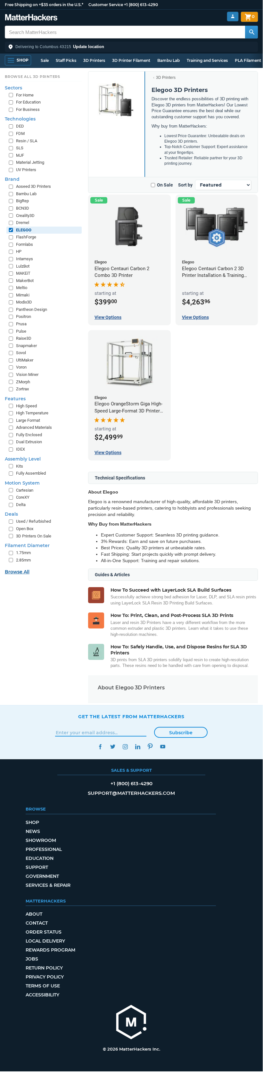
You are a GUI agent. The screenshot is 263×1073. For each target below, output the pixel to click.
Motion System (22, 483)
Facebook (100, 746)
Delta (21, 504)
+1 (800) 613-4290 (141, 4)
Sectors (13, 88)
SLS (19, 148)
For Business (28, 109)
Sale (45, 60)
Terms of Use (43, 986)
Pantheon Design (31, 309)
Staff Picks (66, 60)
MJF (20, 155)
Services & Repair (48, 885)
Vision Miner (27, 374)
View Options (108, 317)
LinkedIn (137, 746)
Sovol (21, 352)
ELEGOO (23, 230)
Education (39, 858)
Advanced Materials (34, 427)
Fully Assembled (31, 473)
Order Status (44, 932)
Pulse (21, 331)
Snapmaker (26, 345)
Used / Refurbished (33, 521)
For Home (25, 95)
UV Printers (26, 169)
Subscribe (181, 733)
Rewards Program (50, 950)
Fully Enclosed (29, 434)
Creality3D (25, 215)
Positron (23, 316)
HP (18, 251)
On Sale (165, 184)
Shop (32, 822)
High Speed (26, 405)
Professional (44, 849)
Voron (21, 367)
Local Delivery (45, 941)
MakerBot (25, 280)
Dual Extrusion (29, 441)
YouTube (162, 746)
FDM (20, 133)
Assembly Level (23, 459)
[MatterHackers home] (31, 18)
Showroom (41, 840)
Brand (12, 179)
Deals (11, 514)
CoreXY (22, 497)
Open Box (24, 528)
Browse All (17, 572)
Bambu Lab (168, 60)
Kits (19, 466)
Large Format (28, 420)
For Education (28, 102)
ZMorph (23, 381)
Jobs (32, 959)
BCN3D (22, 208)
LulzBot (22, 266)
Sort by (185, 184)
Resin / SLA (26, 140)
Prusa (21, 323)
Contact (37, 923)
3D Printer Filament (131, 60)
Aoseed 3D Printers (33, 186)
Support (37, 867)
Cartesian (24, 490)
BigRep (22, 200)
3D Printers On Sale (33, 536)
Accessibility (42, 995)
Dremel (22, 222)
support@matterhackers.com (131, 793)
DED (20, 126)
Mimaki (22, 295)
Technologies (20, 119)
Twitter (112, 746)
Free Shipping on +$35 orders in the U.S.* (44, 4)
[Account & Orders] (233, 16)
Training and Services (207, 60)
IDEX (20, 449)
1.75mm (23, 552)
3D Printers (94, 60)
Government (42, 876)
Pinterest (150, 746)
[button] (131, 47)
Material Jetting (30, 162)
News (33, 831)
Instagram (125, 746)
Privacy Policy (45, 977)
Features (15, 399)
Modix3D (24, 302)
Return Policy (44, 968)
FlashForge (26, 237)
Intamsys (24, 258)
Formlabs (24, 244)
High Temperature (32, 413)
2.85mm (23, 560)
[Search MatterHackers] (251, 32)
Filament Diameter (27, 545)
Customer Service (105, 4)
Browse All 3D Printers (32, 76)
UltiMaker (24, 360)
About (34, 914)
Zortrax (22, 389)
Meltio (21, 287)
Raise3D (23, 338)
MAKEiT (23, 273)
